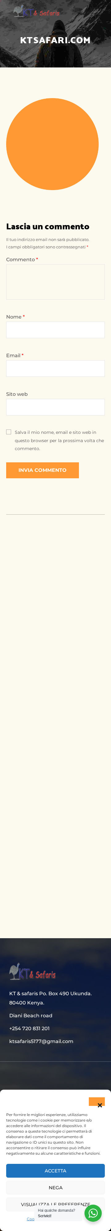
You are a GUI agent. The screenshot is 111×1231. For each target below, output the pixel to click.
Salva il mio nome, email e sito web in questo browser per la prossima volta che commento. (59, 440)
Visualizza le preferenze (55, 1204)
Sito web (17, 394)
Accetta (55, 1171)
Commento (22, 259)
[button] (97, 1101)
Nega (56, 1188)
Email (14, 355)
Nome (15, 317)
